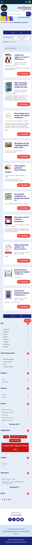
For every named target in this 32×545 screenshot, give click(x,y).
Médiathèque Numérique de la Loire (12, 531)
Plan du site (23, 542)
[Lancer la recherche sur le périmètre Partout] (28, 14)
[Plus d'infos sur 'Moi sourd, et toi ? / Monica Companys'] (8, 220)
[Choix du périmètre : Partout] (4, 14)
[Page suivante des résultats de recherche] (27, 32)
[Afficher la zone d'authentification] (26, 2)
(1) (14, 487)
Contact (10, 539)
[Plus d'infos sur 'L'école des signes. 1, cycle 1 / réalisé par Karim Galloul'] (8, 59)
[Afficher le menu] (29, 2)
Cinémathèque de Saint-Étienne (16, 529)
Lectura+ (16, 534)
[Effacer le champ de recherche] (24, 14)
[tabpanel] (16, 266)
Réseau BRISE (26, 531)
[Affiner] (21, 32)
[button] (2, 2)
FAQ (14, 539)
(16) (14, 424)
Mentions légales (19, 539)
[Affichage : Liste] (14, 32)
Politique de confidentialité (13, 542)
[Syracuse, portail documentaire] (4, 8)
